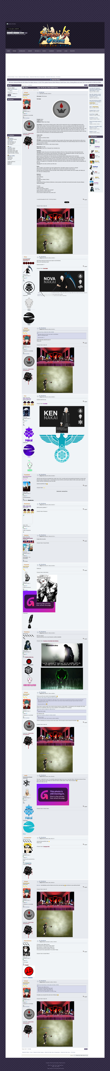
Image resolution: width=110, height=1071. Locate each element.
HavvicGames (27, 940)
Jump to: (71, 1055)
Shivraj (96, 151)
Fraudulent (27, 474)
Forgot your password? (12, 96)
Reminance (27, 503)
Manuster (97, 161)
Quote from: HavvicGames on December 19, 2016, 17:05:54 (48, 984)
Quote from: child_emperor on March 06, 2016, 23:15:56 (47, 697)
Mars (96, 140)
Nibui (44, 487)
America (26, 535)
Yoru (33, 500)
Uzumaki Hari (27, 837)
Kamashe (26, 564)
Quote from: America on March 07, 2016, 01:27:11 (46, 709)
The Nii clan (41, 92)
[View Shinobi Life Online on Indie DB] (11, 23)
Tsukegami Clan (28, 863)
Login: (10, 90)
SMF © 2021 (55, 1065)
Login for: (10, 93)
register (20, 31)
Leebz (25, 775)
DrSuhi (26, 92)
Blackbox (30, 500)
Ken (25, 396)
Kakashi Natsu (92, 102)
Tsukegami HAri (46, 846)
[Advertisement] (30, 11)
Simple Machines (60, 1065)
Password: (10, 92)
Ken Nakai (45, 403)
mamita (98, 110)
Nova (25, 257)
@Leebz (38, 885)
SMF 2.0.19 (50, 1065)
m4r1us (96, 155)
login (17, 31)
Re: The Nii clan (42, 256)
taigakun (97, 177)
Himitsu (26, 590)
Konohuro (26, 632)
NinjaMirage (95, 166)
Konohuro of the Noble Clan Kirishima (50, 640)
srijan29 (97, 90)
